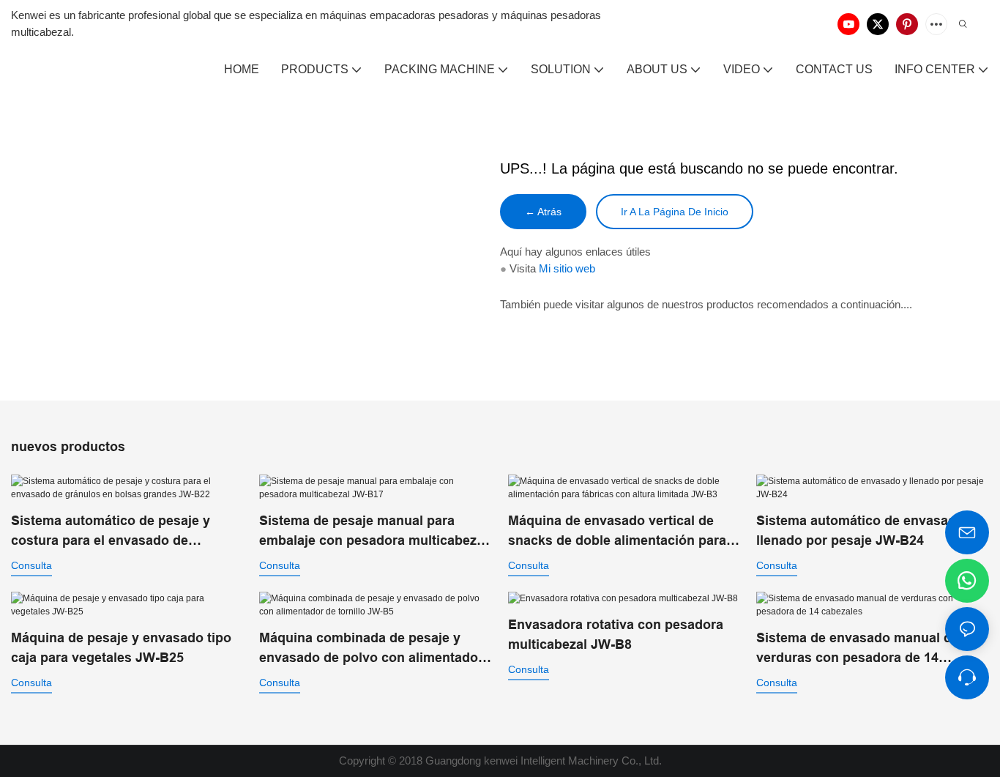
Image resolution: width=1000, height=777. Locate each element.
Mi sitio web (567, 268)
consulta (31, 565)
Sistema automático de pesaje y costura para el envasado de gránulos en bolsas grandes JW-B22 (124, 532)
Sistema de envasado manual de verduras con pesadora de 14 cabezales (857, 649)
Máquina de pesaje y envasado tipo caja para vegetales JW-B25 (121, 648)
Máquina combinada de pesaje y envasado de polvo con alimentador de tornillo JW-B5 (371, 649)
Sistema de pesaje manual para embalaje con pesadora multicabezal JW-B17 (373, 532)
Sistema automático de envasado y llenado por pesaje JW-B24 (865, 530)
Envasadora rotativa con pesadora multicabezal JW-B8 (615, 634)
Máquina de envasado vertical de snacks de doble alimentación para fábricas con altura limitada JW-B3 (617, 532)
